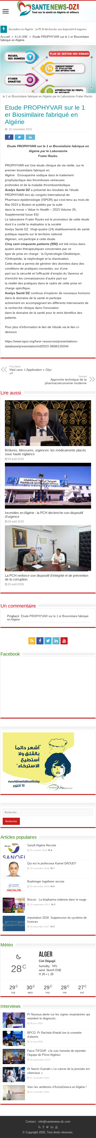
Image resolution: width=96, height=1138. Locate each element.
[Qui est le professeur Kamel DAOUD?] (14, 869)
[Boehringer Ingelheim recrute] (14, 887)
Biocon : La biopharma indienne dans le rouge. (57, 899)
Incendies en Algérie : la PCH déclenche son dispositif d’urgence (48, 29)
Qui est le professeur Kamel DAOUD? (51, 863)
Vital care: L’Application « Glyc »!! (30, 370)
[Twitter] (48, 640)
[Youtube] (64, 640)
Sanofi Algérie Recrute (41, 845)
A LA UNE (21, 36)
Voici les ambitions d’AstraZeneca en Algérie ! (57, 1087)
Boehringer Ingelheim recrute (45, 881)
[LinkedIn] (56, 640)
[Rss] (31, 640)
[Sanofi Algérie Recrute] (14, 851)
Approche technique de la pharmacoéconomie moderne (66, 380)
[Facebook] (40, 640)
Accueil (5, 36)
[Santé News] (48, 7)
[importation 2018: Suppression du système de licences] (14, 923)
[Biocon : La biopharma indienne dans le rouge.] (14, 905)
